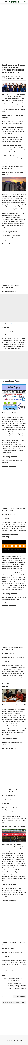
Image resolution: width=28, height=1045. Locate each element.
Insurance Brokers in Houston (17, 986)
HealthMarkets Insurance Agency (17, 982)
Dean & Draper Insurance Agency (14, 981)
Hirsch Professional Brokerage (14, 984)
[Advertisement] (14, 17)
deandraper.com (13, 324)
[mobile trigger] (3, 2)
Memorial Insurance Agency (15, 987)
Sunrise (7, 76)
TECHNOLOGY (5, 62)
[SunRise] (14, 2)
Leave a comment (21, 996)
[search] (25, 1)
